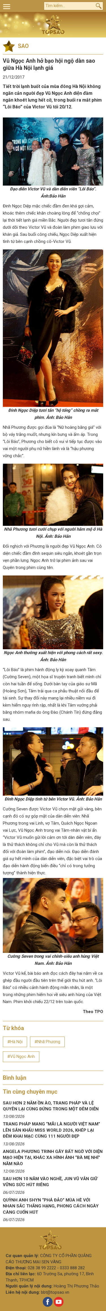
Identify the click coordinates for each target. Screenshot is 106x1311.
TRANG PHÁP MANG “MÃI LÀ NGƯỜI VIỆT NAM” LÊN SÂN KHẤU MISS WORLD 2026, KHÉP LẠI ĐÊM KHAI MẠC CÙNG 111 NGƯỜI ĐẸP (51, 1130)
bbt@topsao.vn (55, 1292)
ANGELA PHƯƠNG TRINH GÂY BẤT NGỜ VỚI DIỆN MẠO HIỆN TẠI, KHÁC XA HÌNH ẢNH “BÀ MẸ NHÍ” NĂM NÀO (53, 1157)
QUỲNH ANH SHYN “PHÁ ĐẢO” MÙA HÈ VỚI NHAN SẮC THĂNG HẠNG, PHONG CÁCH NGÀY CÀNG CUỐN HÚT (51, 1206)
